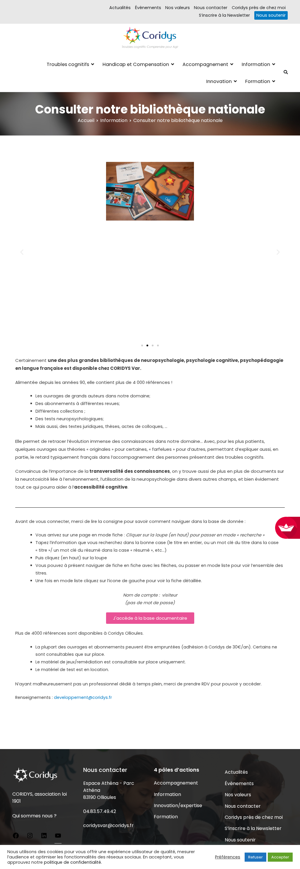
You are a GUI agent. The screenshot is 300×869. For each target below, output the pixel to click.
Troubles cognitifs (68, 64)
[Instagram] (29, 836)
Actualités (120, 8)
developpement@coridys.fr (83, 697)
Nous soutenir (271, 15)
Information (256, 64)
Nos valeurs (177, 8)
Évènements (148, 8)
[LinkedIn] (43, 836)
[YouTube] (58, 836)
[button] (21, 251)
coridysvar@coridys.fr (108, 825)
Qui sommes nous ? (34, 815)
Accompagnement (205, 64)
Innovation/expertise (178, 805)
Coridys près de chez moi (259, 8)
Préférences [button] (227, 857)
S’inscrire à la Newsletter (224, 15)
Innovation (219, 81)
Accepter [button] (280, 857)
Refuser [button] (255, 857)
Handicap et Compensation (136, 64)
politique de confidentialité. (73, 862)
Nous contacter (210, 8)
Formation (257, 81)
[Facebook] (15, 836)
